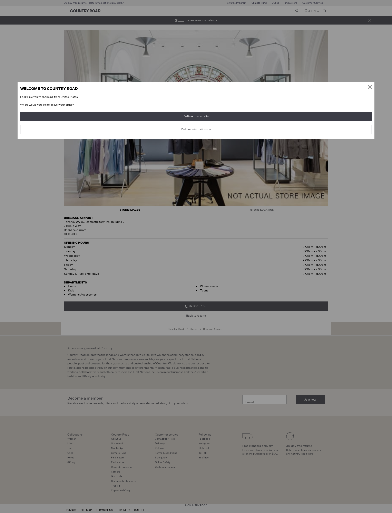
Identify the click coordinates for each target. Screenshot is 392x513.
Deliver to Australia (196, 116)
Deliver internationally (196, 129)
